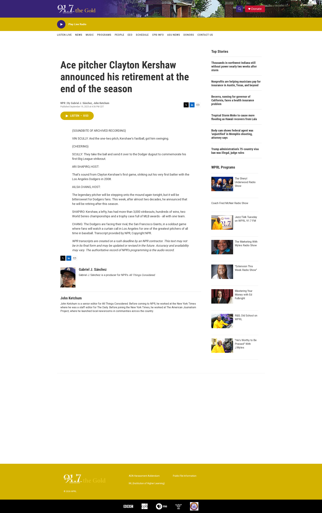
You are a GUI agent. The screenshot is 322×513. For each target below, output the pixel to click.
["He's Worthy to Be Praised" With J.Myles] (222, 345)
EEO (130, 35)
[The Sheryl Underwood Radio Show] (222, 184)
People (119, 35)
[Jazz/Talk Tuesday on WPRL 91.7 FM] (222, 222)
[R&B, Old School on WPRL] (222, 321)
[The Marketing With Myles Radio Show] (222, 247)
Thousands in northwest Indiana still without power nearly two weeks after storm (234, 66)
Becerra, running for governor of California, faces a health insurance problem (232, 100)
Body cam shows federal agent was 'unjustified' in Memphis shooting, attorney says (232, 134)
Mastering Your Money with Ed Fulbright (243, 294)
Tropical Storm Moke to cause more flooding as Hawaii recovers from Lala (234, 117)
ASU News (173, 35)
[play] (61, 24)
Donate (256, 9)
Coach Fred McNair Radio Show (229, 203)
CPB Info (158, 35)
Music (90, 35)
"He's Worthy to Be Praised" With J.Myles (246, 344)
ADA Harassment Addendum (144, 476)
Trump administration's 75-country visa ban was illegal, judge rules (235, 150)
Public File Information (184, 476)
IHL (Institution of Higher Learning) (147, 483)
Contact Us (205, 35)
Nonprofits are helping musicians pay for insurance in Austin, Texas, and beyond (236, 83)
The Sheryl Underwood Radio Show (245, 182)
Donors (188, 35)
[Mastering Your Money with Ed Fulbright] (222, 296)
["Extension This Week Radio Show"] (222, 272)
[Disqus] (161, 418)
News (78, 35)
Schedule (142, 35)
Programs (104, 35)
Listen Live (64, 35)
